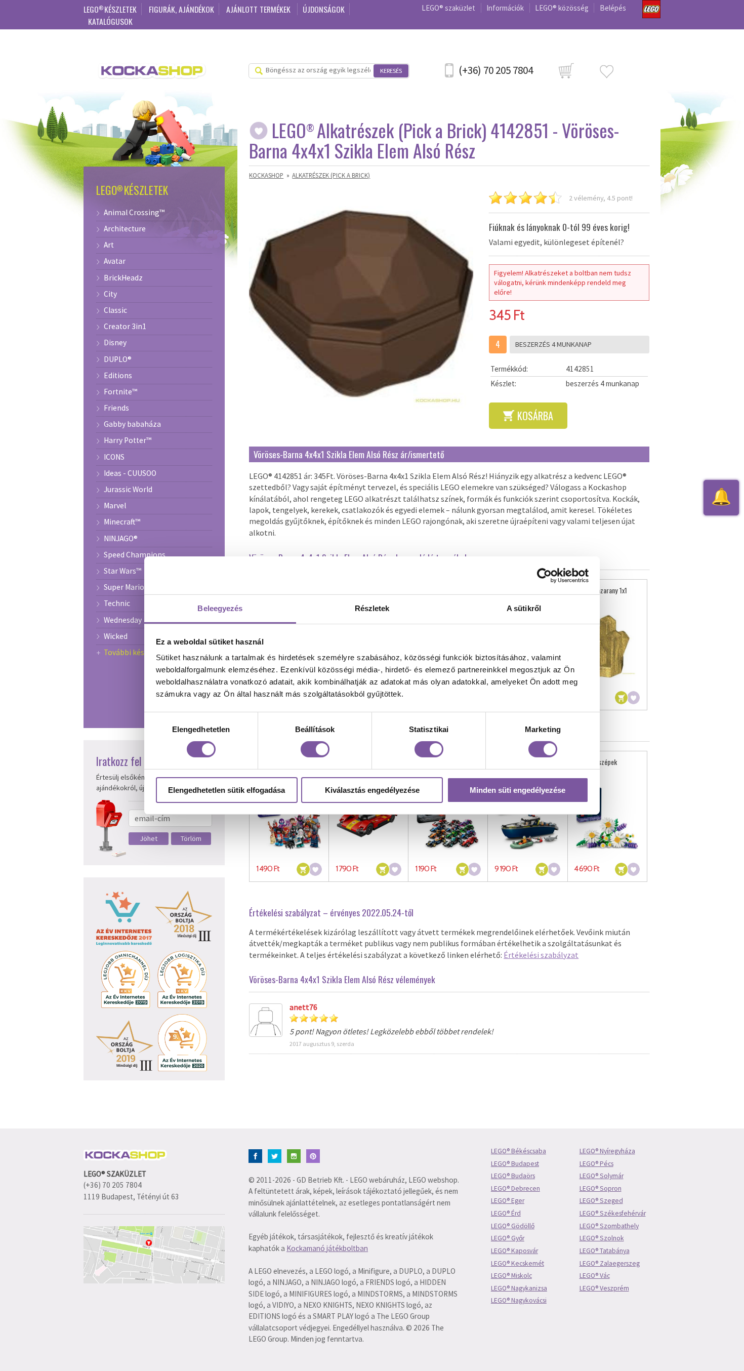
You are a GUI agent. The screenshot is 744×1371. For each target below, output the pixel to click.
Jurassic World (128, 489)
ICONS (114, 457)
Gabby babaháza (132, 424)
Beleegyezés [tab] (219, 608)
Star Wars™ (122, 571)
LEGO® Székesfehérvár (613, 1213)
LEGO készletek (110, 9)
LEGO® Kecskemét (517, 1263)
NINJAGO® (121, 538)
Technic (117, 603)
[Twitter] (276, 1155)
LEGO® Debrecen (515, 1188)
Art (109, 245)
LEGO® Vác (595, 1275)
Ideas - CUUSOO (130, 473)
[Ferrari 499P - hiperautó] (369, 818)
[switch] (315, 749)
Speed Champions (135, 554)
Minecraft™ (122, 522)
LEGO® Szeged (601, 1200)
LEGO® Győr (507, 1238)
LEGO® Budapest (515, 1163)
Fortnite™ (120, 391)
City (110, 294)
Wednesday (123, 620)
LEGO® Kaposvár (514, 1250)
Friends (116, 408)
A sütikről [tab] (524, 608)
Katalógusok (110, 21)
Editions (118, 375)
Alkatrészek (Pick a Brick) (331, 175)
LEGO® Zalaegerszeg (610, 1263)
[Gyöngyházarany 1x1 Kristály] (607, 646)
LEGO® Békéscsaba (518, 1151)
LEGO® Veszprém (604, 1288)
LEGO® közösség (562, 8)
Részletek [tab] (372, 608)
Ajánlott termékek (259, 9)
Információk (505, 8)
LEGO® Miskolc (511, 1275)
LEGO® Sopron (601, 1188)
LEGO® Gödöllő (512, 1226)
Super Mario (124, 587)
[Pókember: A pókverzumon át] (289, 818)
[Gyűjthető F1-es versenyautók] (448, 818)
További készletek (135, 652)
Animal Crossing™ (134, 212)
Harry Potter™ (127, 440)
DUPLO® (118, 359)
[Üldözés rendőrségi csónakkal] (527, 818)
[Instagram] (296, 1155)
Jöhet (148, 838)
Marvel (115, 505)
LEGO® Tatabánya (605, 1250)
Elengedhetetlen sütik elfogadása (226, 790)
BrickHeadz (123, 278)
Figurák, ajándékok (181, 9)
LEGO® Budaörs (513, 1176)
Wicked (116, 636)
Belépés (613, 8)
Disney (115, 342)
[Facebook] (257, 1155)
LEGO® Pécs (596, 1163)
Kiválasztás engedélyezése (372, 790)
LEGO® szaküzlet (448, 8)
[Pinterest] (315, 1155)
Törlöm (191, 838)
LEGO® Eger (507, 1200)
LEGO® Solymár (602, 1176)
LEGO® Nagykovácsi (519, 1300)
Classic (115, 310)
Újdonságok (324, 9)
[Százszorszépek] (607, 818)
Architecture (125, 228)
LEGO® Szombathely (609, 1226)
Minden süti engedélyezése (517, 790)
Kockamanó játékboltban (327, 1248)
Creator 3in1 (125, 326)
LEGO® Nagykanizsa (519, 1288)
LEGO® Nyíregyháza (607, 1151)
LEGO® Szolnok (602, 1238)
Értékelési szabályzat (541, 955)
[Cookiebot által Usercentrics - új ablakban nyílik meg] (544, 575)
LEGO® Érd (506, 1213)
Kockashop (266, 175)
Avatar (115, 261)
